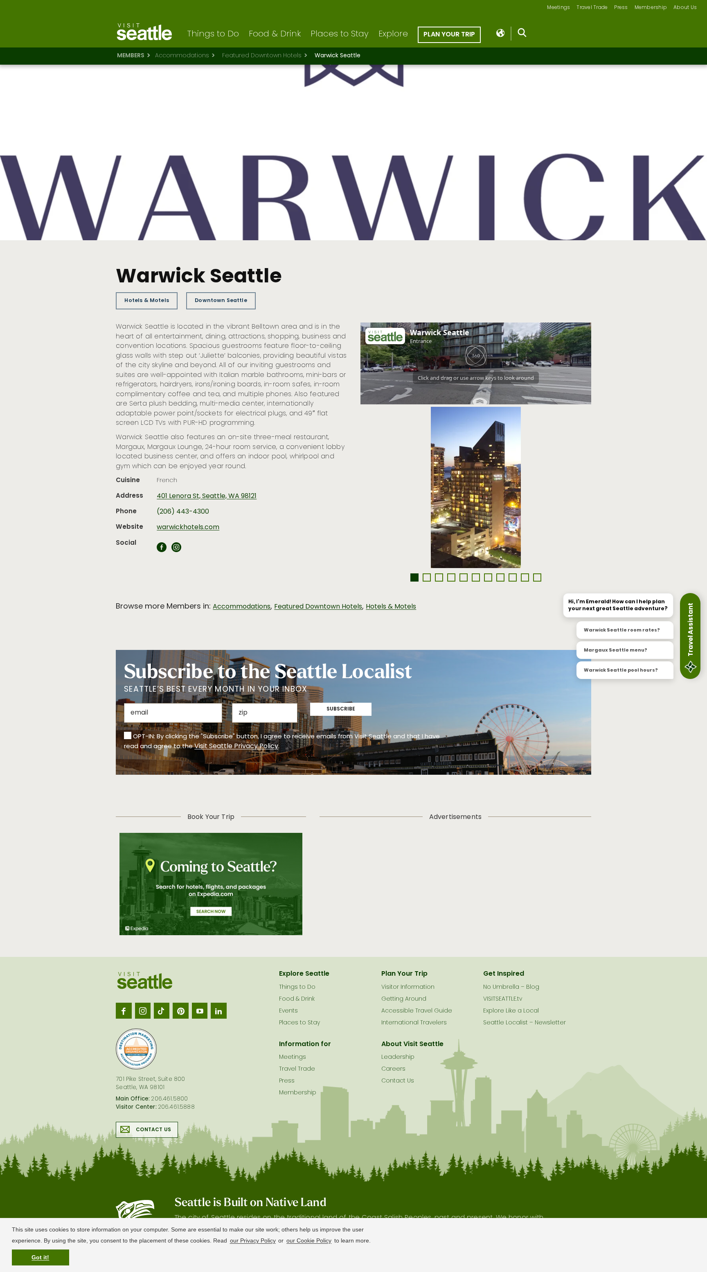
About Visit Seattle (412, 1044)
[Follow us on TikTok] (161, 1010)
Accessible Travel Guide (416, 1011)
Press (621, 8)
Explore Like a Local (511, 1011)
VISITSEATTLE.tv (502, 999)
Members (130, 56)
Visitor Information (408, 987)
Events (288, 1011)
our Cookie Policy (308, 1240)
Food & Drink (275, 34)
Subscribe (340, 709)
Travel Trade (592, 8)
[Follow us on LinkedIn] (218, 1010)
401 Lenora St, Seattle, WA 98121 (207, 496)
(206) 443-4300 (183, 512)
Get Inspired (503, 974)
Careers (393, 1069)
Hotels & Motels (146, 300)
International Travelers (414, 1023)
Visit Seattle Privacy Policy (236, 746)
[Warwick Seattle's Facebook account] (162, 549)
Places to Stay (340, 34)
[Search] (522, 34)
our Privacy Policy (253, 1240)
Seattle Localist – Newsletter (524, 1023)
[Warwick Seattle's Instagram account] (176, 549)
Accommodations (182, 56)
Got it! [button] (40, 1257)
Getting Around (403, 999)
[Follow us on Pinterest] (180, 1010)
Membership (651, 8)
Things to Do (213, 34)
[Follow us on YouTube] (199, 1010)
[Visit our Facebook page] (123, 1010)
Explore (393, 34)
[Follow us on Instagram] (143, 1010)
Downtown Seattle (221, 300)
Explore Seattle (304, 974)
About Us (685, 8)
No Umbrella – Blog (511, 987)
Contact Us (153, 1130)
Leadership (397, 1057)
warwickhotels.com (188, 527)
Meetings (558, 8)
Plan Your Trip (449, 34)
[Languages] (501, 34)
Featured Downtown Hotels (262, 56)
